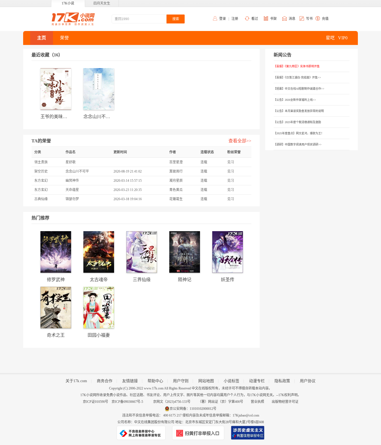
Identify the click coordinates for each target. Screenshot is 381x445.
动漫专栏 (257, 381)
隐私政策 (282, 381)
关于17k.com (76, 381)
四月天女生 (101, 3)
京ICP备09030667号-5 (127, 402)
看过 (254, 19)
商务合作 (104, 381)
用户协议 (307, 381)
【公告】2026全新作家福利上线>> (295, 99)
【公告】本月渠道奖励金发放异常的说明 (299, 111)
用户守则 (181, 381)
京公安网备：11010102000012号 (193, 409)
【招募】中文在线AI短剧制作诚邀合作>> (299, 88)
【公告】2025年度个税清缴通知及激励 (297, 122)
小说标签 (231, 381)
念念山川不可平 (77, 171)
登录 (222, 19)
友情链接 (130, 381)
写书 (309, 19)
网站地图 (206, 381)
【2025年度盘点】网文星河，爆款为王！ (299, 133)
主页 (41, 37)
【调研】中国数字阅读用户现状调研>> (298, 144)
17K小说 (68, 3)
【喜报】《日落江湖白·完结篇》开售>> (297, 77)
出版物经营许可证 (285, 402)
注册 (235, 19)
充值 (325, 19)
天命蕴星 (72, 190)
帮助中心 (155, 381)
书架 (273, 19)
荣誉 (64, 37)
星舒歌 (71, 162)
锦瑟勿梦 (72, 199)
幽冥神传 (72, 181)
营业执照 (257, 402)
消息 (292, 19)
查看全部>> (239, 140)
